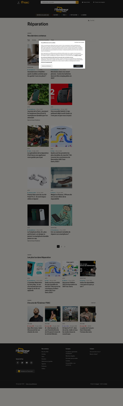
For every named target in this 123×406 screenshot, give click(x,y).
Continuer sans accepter (79, 42)
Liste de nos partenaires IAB (46, 62)
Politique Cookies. (77, 55)
